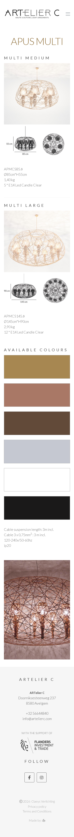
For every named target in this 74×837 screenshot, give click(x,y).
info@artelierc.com (37, 718)
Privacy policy (37, 806)
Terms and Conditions (37, 811)
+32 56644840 (37, 713)
